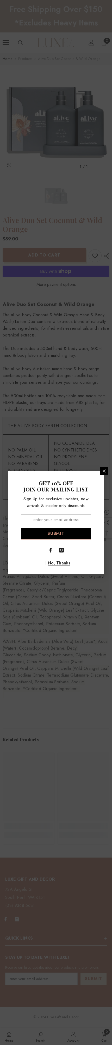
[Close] (104, 471)
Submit (56, 533)
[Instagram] (61, 550)
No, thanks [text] (59, 563)
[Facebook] (50, 550)
